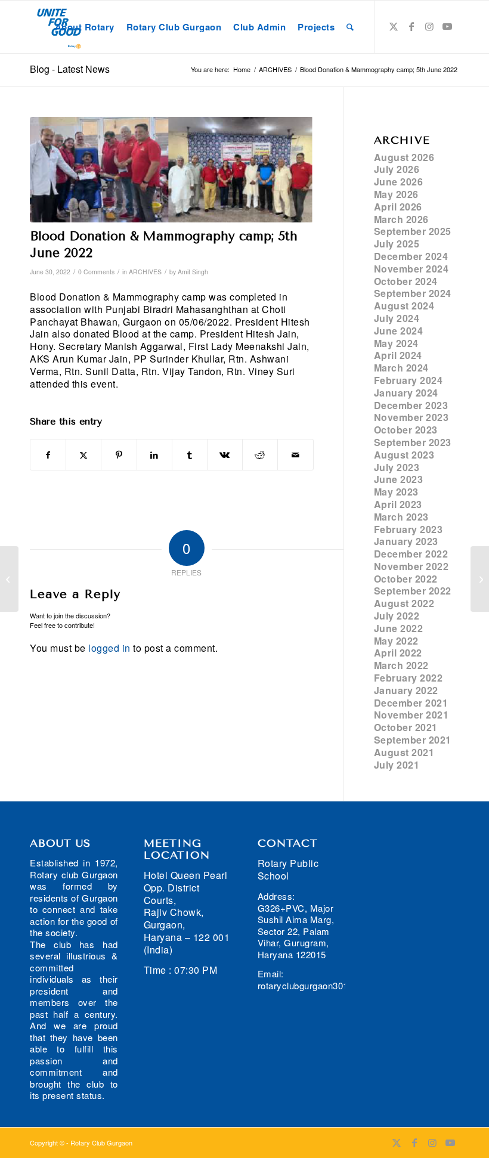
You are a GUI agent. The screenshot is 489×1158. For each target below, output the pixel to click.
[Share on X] (83, 454)
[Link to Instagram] (429, 26)
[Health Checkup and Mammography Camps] (480, 579)
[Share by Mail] (295, 454)
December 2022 (411, 554)
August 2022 (404, 603)
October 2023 (406, 429)
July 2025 (397, 243)
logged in (109, 648)
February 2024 (408, 380)
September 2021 (412, 740)
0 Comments (96, 271)
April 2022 (398, 652)
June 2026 (398, 181)
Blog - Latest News (70, 69)
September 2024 (412, 293)
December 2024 (411, 256)
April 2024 (398, 355)
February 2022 (408, 678)
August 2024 (404, 305)
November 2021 (411, 715)
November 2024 (411, 268)
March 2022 (401, 665)
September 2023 (412, 442)
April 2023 (398, 504)
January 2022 (406, 690)
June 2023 (398, 479)
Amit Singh (193, 271)
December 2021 (411, 703)
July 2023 (397, 467)
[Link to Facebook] (411, 26)
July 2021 (397, 765)
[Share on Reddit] (260, 454)
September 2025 (412, 231)
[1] (172, 170)
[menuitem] (84, 27)
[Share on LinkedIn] (154, 454)
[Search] (350, 27)
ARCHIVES (145, 271)
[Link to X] (394, 26)
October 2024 (406, 281)
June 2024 (398, 331)
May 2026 (396, 194)
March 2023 (401, 517)
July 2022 (397, 616)
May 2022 (396, 641)
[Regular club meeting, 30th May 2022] (9, 579)
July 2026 (397, 169)
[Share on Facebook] (48, 454)
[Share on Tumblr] (189, 454)
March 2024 (401, 367)
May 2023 (396, 492)
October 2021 (406, 727)
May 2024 (396, 343)
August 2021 (404, 752)
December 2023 (411, 405)
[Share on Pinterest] (118, 454)
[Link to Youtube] (447, 26)
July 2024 (397, 318)
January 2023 (406, 541)
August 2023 (404, 455)
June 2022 (398, 628)
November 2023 (411, 417)
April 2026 (398, 206)
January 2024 (406, 393)
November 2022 (411, 566)
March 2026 (401, 219)
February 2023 (408, 529)
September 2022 (412, 590)
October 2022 (406, 579)
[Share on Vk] (225, 454)
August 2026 (404, 157)
